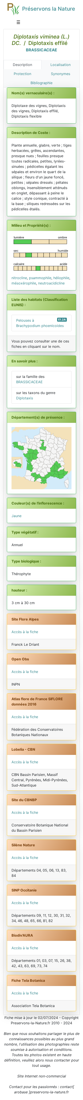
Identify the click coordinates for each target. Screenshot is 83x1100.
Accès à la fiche (25, 632)
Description (22, 64)
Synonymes (60, 74)
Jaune (16, 516)
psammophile (40, 278)
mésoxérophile (24, 283)
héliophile (61, 278)
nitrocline (19, 278)
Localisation (60, 64)
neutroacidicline (51, 283)
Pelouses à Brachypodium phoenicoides (41, 323)
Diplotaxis (24, 398)
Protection (22, 74)
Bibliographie (41, 83)
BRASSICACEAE (41, 50)
